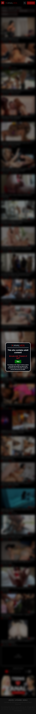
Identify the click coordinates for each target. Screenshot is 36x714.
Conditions (11, 367)
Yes (18, 362)
